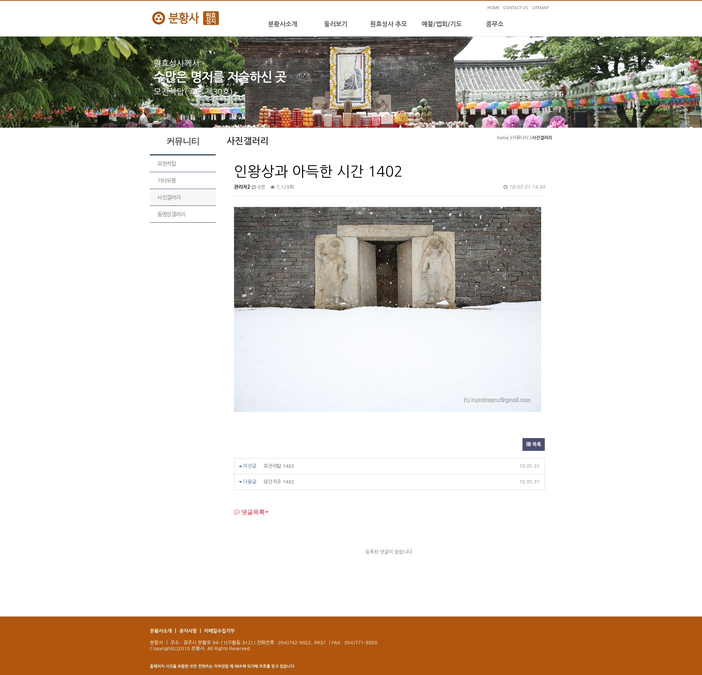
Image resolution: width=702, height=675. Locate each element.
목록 (536, 444)
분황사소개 (282, 24)
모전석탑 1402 (279, 466)
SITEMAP (540, 8)
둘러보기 (335, 24)
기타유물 (166, 180)
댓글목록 (252, 512)
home (503, 138)
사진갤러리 (169, 197)
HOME (493, 8)
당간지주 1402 (279, 481)
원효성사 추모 (388, 24)
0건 (260, 187)
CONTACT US (515, 8)
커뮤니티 (520, 138)
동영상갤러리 (171, 214)
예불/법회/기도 (442, 24)
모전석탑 (166, 163)
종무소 (494, 24)
